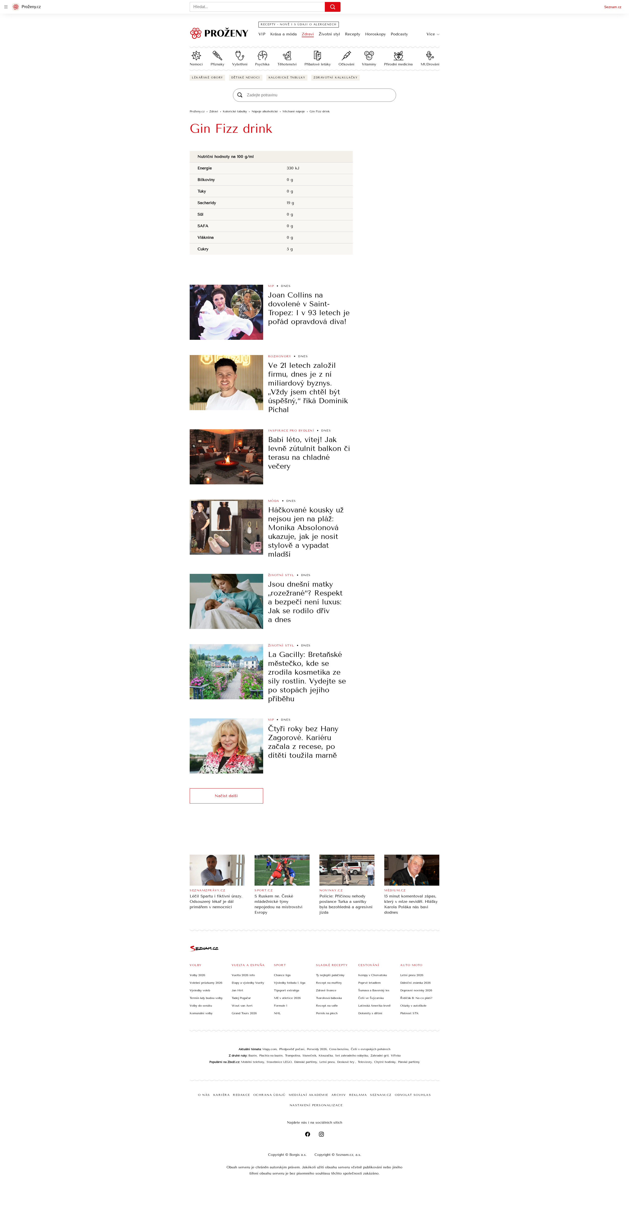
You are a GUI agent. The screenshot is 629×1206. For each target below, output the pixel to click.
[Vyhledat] (333, 7)
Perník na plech (327, 1013)
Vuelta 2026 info (243, 975)
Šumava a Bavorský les (373, 990)
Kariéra (221, 1095)
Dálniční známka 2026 (415, 982)
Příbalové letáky (317, 64)
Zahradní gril (379, 1055)
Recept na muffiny (329, 982)
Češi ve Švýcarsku (371, 998)
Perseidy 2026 (317, 1049)
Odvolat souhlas (413, 1095)
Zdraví (308, 34)
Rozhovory (279, 356)
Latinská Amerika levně (374, 1005)
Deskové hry (346, 1062)
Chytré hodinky (385, 1062)
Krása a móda (283, 34)
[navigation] (6, 7)
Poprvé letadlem (369, 982)
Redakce (241, 1095)
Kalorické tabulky (287, 77)
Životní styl (329, 34)
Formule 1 (280, 1005)
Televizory (365, 1062)
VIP (261, 34)
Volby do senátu (201, 1005)
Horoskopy (375, 34)
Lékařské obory (207, 77)
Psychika (262, 64)
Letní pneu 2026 (411, 975)
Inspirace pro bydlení (291, 430)
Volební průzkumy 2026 (206, 982)
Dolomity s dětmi (370, 1013)
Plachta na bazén (271, 1055)
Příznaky (217, 64)
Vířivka (395, 1055)
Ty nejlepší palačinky (330, 975)
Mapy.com (269, 1049)
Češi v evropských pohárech (370, 1049)
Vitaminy (369, 64)
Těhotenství (287, 64)
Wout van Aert (242, 1005)
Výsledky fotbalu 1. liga (289, 982)
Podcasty (399, 34)
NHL (277, 1013)
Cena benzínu (338, 1049)
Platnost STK (409, 1013)
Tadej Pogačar (241, 998)
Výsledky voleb (200, 990)
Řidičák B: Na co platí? (416, 998)
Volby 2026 (197, 975)
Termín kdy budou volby (206, 998)
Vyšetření (239, 64)
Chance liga (282, 975)
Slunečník (309, 1055)
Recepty (352, 34)
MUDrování (430, 64)
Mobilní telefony (252, 1062)
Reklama (358, 1095)
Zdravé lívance (326, 990)
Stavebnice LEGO (279, 1062)
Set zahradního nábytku (351, 1055)
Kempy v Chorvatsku (372, 975)
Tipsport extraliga (286, 990)
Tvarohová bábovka (329, 998)
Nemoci (196, 64)
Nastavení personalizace (316, 1105)
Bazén (252, 1055)
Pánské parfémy (409, 1062)
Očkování (346, 64)
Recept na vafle (327, 1005)
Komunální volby (201, 1013)
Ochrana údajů (269, 1095)
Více (431, 34)
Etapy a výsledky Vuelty (248, 982)
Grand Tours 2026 (244, 1013)
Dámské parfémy (305, 1062)
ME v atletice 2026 (287, 998)
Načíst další (226, 795)
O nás (204, 1095)
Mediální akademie (308, 1095)
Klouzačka (326, 1055)
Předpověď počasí (291, 1049)
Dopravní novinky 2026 (416, 990)
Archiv (338, 1095)
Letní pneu (327, 1062)
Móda (273, 501)
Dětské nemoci (245, 77)
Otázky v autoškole (413, 1005)
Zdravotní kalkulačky (335, 77)
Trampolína (292, 1055)
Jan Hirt (237, 990)
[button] (226, 312)
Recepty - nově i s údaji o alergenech (299, 24)
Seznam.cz (612, 7)
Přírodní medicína (398, 64)
